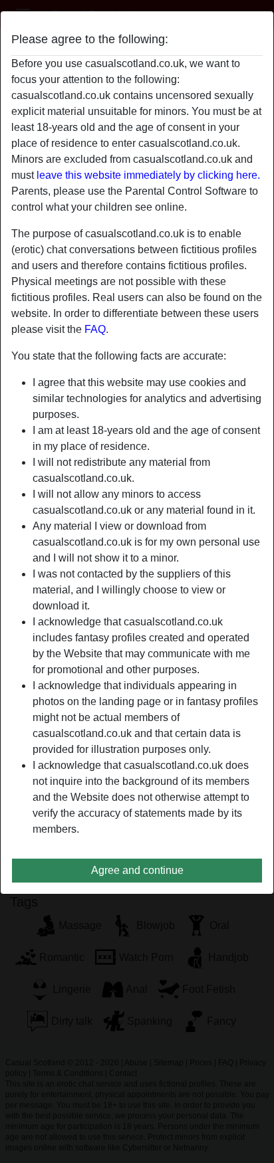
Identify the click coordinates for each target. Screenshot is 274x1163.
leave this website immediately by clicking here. (148, 175)
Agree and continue (137, 870)
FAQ (95, 329)
